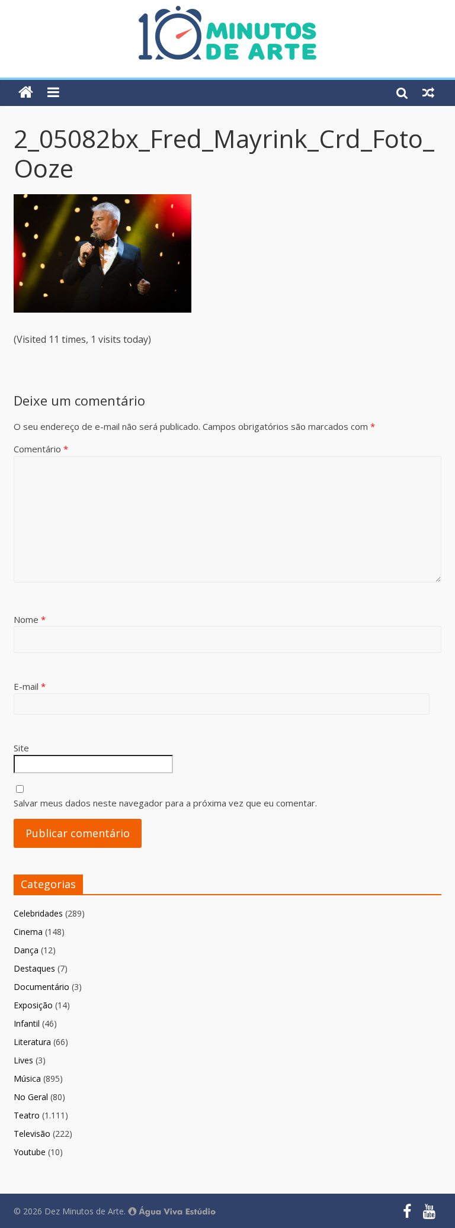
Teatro (27, 1115)
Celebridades (38, 913)
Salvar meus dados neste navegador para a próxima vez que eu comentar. (165, 803)
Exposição (33, 1005)
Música (27, 1078)
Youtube (30, 1152)
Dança (26, 950)
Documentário (41, 986)
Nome (30, 619)
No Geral (31, 1096)
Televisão (32, 1133)
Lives (23, 1060)
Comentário (41, 449)
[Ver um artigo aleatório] (428, 92)
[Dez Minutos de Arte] (227, 13)
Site (21, 748)
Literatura (32, 1041)
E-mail (30, 686)
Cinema (28, 931)
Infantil (27, 1023)
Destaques (34, 968)
